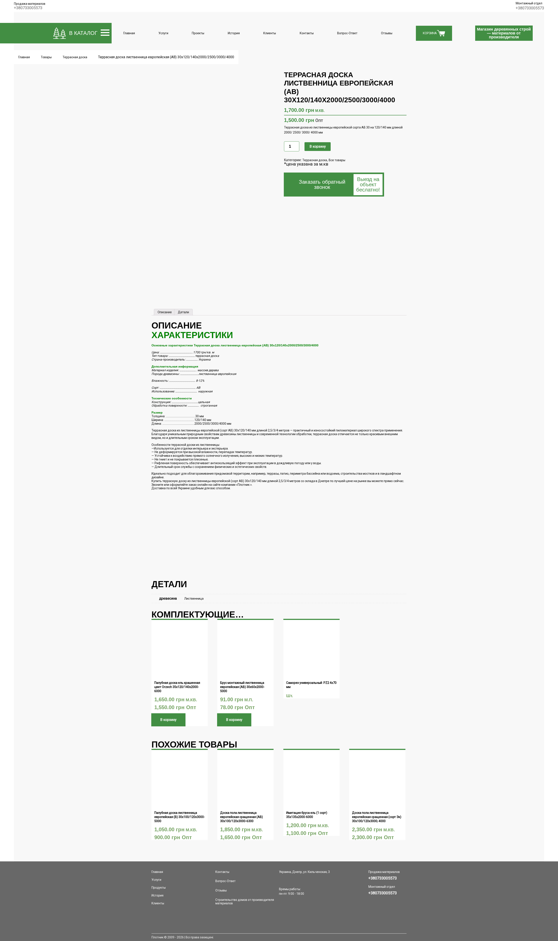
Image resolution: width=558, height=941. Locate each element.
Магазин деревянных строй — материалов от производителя (504, 33)
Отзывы (386, 33)
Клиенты (269, 33)
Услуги (163, 33)
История (234, 33)
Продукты (158, 887)
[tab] (164, 312)
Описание (165, 312)
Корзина (430, 33)
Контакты (307, 33)
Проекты (198, 33)
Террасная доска (314, 160)
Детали (183, 312)
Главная (129, 33)
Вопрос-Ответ (347, 33)
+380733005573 (28, 7)
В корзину (318, 146)
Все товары (337, 160)
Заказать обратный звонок (339, 184)
